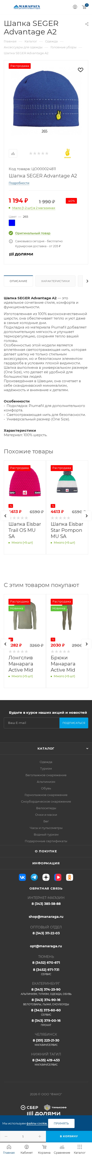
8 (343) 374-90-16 (46, 1002)
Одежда (46, 762)
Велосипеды (46, 808)
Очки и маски (46, 814)
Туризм (46, 768)
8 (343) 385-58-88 (46, 904)
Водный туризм (46, 834)
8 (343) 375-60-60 (46, 1012)
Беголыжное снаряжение (46, 775)
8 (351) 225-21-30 (46, 1042)
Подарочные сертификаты (46, 841)
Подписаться (74, 723)
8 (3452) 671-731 (46, 972)
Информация (46, 863)
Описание (18, 281)
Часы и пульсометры (46, 828)
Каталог (46, 748)
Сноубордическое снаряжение (46, 801)
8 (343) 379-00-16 (46, 1022)
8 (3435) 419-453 (46, 1062)
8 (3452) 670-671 (46, 962)
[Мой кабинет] (75, 7)
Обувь (46, 788)
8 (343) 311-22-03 (46, 933)
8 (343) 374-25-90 (46, 991)
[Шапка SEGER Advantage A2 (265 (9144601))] (46, 101)
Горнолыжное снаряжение (46, 795)
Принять (61, 1123)
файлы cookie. (36, 1123)
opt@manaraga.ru (46, 946)
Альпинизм (46, 782)
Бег (46, 821)
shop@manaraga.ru (46, 917)
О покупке (46, 851)
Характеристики (55, 281)
